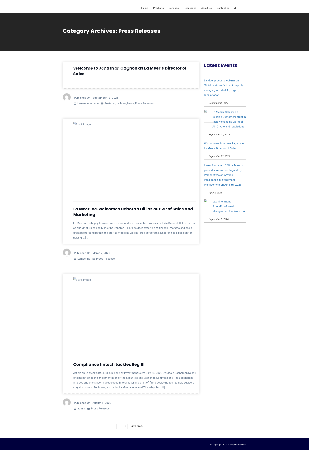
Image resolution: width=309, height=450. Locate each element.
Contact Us (223, 8)
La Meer (121, 103)
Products (158, 8)
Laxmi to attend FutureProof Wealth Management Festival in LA (228, 206)
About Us (206, 8)
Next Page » (137, 426)
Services (174, 8)
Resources (190, 8)
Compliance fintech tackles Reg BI (109, 364)
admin (81, 408)
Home (144, 8)
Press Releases (144, 103)
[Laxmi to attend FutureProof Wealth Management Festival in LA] (210, 205)
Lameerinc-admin (88, 103)
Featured (110, 103)
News (130, 103)
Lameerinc (83, 258)
